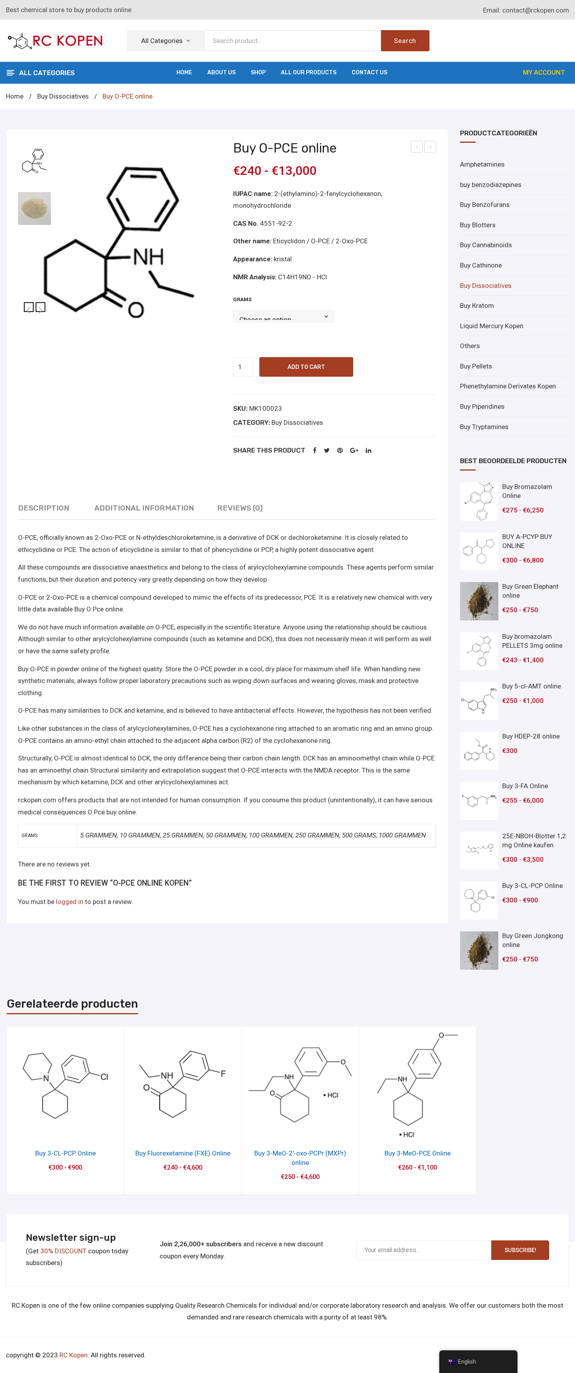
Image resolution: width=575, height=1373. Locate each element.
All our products (308, 72)
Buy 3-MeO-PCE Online (418, 1153)
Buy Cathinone (481, 265)
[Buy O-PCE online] (119, 242)
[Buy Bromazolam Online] (479, 501)
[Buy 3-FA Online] (479, 801)
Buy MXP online (417, 148)
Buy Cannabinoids (486, 245)
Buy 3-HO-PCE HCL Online (430, 148)
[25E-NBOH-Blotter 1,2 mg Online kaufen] (479, 851)
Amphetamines (482, 164)
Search (405, 41)
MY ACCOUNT (544, 72)
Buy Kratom (477, 305)
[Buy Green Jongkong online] (479, 950)
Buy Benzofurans (485, 204)
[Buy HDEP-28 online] (479, 751)
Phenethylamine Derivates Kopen (508, 386)
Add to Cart (306, 366)
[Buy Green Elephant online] (479, 601)
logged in (69, 902)
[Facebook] (314, 450)
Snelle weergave (65, 1131)
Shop (258, 72)
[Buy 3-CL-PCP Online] (479, 900)
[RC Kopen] (55, 40)
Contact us (369, 72)
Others (470, 346)
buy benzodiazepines (490, 185)
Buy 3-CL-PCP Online (65, 1153)
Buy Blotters (478, 225)
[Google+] (354, 450)
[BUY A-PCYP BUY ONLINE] (479, 551)
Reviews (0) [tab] (240, 507)
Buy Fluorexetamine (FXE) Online (182, 1153)
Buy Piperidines (482, 406)
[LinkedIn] (368, 450)
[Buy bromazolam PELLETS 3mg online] (479, 651)
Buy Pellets (476, 366)
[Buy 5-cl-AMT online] (479, 701)
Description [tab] (43, 507)
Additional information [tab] (144, 507)
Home (184, 72)
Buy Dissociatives (63, 96)
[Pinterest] (340, 450)
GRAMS (242, 299)
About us (221, 72)
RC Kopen (73, 1355)
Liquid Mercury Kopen (491, 326)
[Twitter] (327, 450)
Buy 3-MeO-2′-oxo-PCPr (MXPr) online (300, 1157)
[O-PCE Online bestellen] (34, 208)
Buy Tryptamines (484, 427)
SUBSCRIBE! (520, 1250)
